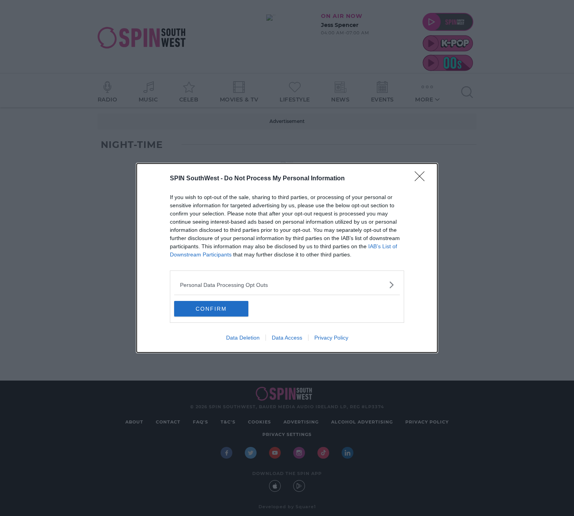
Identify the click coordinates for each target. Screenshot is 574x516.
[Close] (422, 178)
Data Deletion (243, 338)
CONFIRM (211, 309)
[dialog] (287, 258)
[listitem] (287, 285)
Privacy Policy (331, 338)
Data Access (287, 338)
